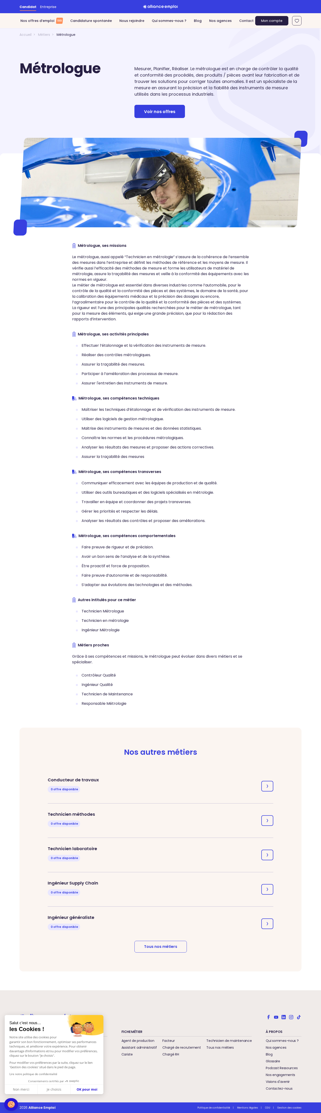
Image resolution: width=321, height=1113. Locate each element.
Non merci (21, 1089)
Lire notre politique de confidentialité (33, 1074)
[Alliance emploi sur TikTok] (298, 1016)
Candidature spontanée (91, 20)
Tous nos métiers (160, 946)
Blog (198, 20)
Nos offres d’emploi (41, 20)
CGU (267, 1107)
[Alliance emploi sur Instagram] (291, 1016)
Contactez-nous (279, 1088)
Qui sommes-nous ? (169, 20)
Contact (246, 20)
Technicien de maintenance (229, 1040)
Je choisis (54, 1089)
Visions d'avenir (278, 1081)
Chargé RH (170, 1054)
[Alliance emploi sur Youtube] (276, 1016)
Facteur (168, 1040)
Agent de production (137, 1040)
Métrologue (66, 34)
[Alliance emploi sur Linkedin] (283, 1016)
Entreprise (48, 6)
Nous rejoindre (131, 20)
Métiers (44, 34)
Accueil (25, 34)
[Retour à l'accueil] (160, 6)
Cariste (127, 1054)
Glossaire (273, 1061)
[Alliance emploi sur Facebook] (268, 1016)
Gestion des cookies (289, 1107)
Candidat (28, 6)
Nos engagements (280, 1074)
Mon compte (271, 20)
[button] (11, 1104)
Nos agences (220, 20)
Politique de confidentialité (213, 1107)
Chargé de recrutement (181, 1047)
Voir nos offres (159, 111)
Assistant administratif (139, 1047)
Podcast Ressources (282, 1068)
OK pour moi (87, 1089)
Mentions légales (247, 1107)
